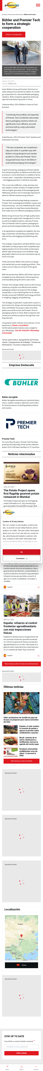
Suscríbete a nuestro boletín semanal (18, 1041)
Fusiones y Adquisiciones (23, 345)
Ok (21, 552)
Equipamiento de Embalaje (19, 342)
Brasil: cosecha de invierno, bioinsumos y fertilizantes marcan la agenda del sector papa (29, 741)
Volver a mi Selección (14, 34)
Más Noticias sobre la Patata (21, 761)
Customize (20, 558)
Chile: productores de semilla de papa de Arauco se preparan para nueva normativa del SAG (21, 720)
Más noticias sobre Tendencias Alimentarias (21, 664)
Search (21, 1069)
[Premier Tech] (21, 431)
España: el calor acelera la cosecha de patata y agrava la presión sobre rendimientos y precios (29, 729)
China (24, 965)
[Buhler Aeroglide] (21, 391)
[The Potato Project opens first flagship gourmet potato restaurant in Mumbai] (21, 491)
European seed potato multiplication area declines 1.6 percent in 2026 (28, 752)
